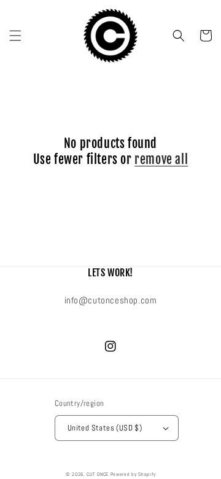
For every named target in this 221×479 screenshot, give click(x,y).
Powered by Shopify (133, 474)
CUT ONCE (98, 474)
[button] (15, 35)
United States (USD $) (105, 428)
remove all (161, 159)
